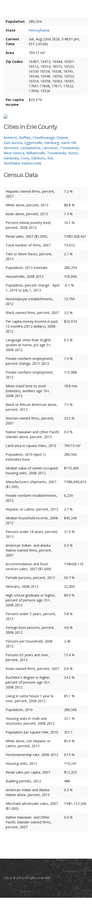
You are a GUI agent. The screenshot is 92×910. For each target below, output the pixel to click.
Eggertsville (33, 142)
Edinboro (38, 158)
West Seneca (14, 153)
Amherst (10, 137)
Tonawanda (69, 147)
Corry (25, 158)
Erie (50, 158)
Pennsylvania (39, 30)
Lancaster (50, 147)
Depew (62, 137)
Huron (73, 153)
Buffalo (25, 137)
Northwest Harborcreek (22, 163)
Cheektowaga (43, 137)
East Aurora (13, 142)
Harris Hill (68, 142)
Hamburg (51, 142)
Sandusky (11, 158)
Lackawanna (30, 147)
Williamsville (35, 153)
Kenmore (11, 147)
